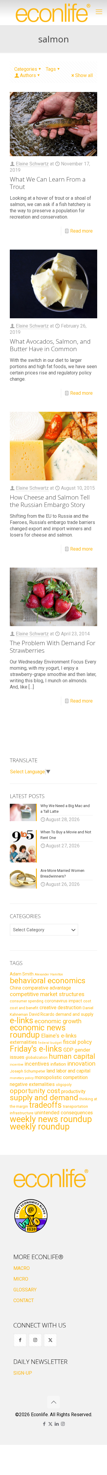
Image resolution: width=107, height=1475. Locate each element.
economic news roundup (38, 1031)
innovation (81, 1063)
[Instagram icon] (63, 1424)
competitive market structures (47, 994)
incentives (37, 1064)
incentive (16, 1065)
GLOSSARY (25, 1290)
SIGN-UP (22, 1373)
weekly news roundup (51, 1119)
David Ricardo (41, 1014)
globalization (37, 1057)
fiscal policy (77, 1042)
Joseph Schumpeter (27, 1071)
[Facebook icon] (44, 1424)
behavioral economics (47, 980)
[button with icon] (20, 1340)
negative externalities (32, 1084)
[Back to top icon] (53, 1402)
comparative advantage (46, 988)
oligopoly (64, 1084)
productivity (73, 1091)
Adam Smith (22, 974)
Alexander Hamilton (49, 974)
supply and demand (44, 1097)
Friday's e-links (36, 1049)
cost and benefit (24, 1008)
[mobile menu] (99, 12)
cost (87, 1001)
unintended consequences (63, 1113)
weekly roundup (40, 1126)
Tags (51, 69)
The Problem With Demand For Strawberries (52, 646)
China (15, 988)
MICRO (20, 1279)
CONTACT (23, 1300)
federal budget (50, 1043)
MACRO (21, 1268)
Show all (84, 75)
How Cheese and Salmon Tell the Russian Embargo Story (50, 501)
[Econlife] (53, 12)
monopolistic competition (61, 1077)
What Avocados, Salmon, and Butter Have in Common (50, 345)
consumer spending (26, 1001)
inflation (58, 1064)
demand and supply (74, 1014)
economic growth (57, 1021)
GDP (68, 1050)
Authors (28, 75)
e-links (21, 1020)
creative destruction (60, 1007)
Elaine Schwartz (32, 164)
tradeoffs (45, 1105)
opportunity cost (35, 1091)
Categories (25, 69)
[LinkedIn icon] (56, 1424)
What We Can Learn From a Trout (48, 183)
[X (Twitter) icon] (50, 1424)
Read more (81, 231)
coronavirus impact (63, 1000)
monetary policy (22, 1078)
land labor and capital (68, 1071)
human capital (72, 1056)
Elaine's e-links (59, 1035)
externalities (23, 1042)
